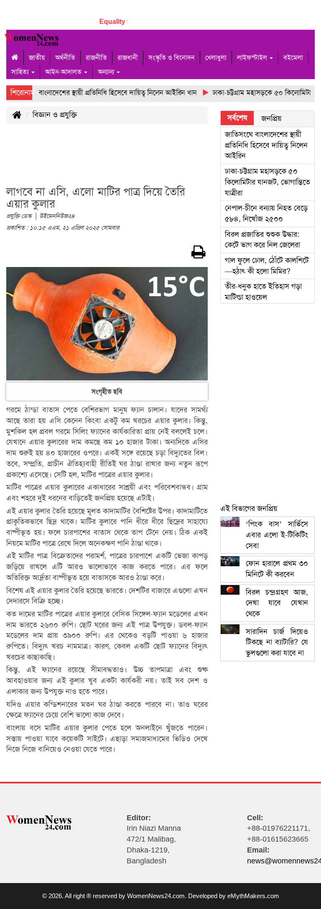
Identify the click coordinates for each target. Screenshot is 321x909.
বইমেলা (293, 57)
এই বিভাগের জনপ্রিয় (249, 508)
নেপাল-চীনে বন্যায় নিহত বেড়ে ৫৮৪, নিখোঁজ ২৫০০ (266, 213)
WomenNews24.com (156, 895)
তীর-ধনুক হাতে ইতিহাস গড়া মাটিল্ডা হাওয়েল (263, 291)
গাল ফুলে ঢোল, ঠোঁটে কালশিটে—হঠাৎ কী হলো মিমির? (267, 265)
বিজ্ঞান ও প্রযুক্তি (55, 115)
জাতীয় (37, 57)
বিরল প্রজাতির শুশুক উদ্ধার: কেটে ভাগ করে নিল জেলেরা (262, 239)
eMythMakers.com (253, 895)
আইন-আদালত (64, 71)
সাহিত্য (21, 71)
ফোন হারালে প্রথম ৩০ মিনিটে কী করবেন (277, 568)
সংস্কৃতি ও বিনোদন (171, 57)
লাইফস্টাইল (253, 57)
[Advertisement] (158, 159)
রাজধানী (127, 57)
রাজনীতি (96, 57)
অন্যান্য (107, 71)
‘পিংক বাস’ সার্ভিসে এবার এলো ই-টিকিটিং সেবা (277, 534)
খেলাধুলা (216, 57)
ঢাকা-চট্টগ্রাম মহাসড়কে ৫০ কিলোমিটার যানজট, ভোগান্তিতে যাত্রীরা (267, 182)
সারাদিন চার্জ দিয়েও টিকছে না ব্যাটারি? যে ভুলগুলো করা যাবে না (277, 642)
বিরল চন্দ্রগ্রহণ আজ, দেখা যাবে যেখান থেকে (277, 603)
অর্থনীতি (65, 57)
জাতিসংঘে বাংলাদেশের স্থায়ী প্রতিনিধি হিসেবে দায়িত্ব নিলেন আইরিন (266, 145)
